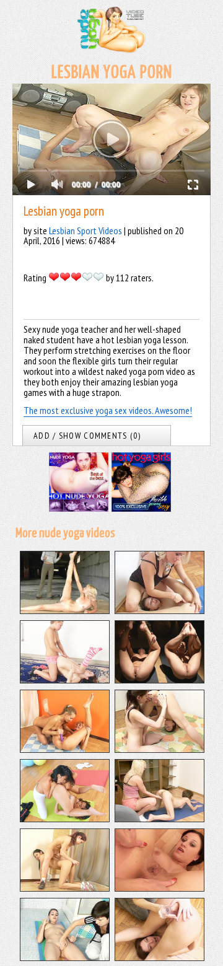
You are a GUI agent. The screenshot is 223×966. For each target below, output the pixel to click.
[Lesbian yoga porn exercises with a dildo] (159, 957)
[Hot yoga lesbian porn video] (159, 749)
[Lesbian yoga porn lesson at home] (159, 888)
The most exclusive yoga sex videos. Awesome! (108, 410)
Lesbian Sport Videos (85, 230)
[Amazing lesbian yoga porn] (65, 818)
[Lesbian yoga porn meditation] (159, 680)
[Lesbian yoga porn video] (159, 610)
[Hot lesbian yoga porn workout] (65, 749)
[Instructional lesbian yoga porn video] (159, 818)
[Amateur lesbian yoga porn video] (65, 957)
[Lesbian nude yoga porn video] (65, 888)
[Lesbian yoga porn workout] (65, 680)
